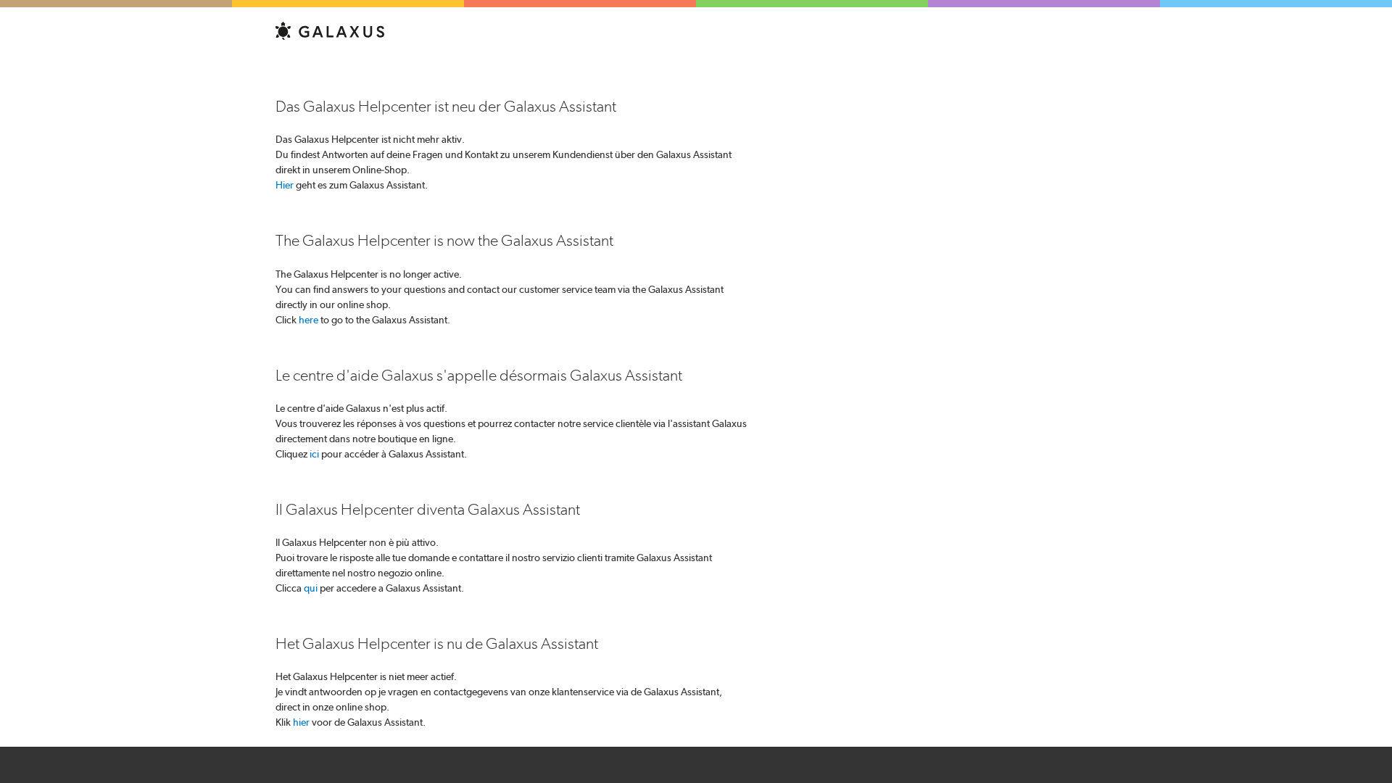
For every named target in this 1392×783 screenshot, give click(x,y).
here (308, 320)
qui (311, 588)
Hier (285, 185)
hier (301, 722)
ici (314, 454)
